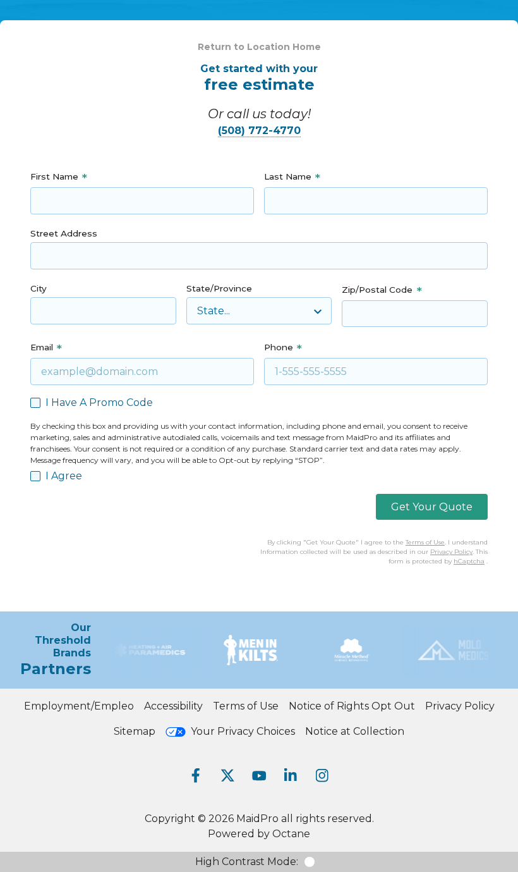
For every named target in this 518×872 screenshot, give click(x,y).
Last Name (287, 176)
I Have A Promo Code (99, 402)
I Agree (63, 476)
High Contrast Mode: (246, 862)
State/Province (219, 288)
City (38, 288)
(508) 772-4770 (259, 131)
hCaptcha (469, 561)
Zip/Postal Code (377, 290)
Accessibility (173, 706)
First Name (54, 176)
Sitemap (134, 731)
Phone (278, 347)
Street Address (63, 233)
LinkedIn (290, 775)
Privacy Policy (451, 552)
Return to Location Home (259, 46)
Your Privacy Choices (243, 731)
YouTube (259, 775)
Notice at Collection (354, 731)
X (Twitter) (227, 775)
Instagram (322, 775)
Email (41, 347)
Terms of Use (425, 542)
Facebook (196, 775)
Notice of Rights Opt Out (352, 706)
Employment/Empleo (79, 706)
